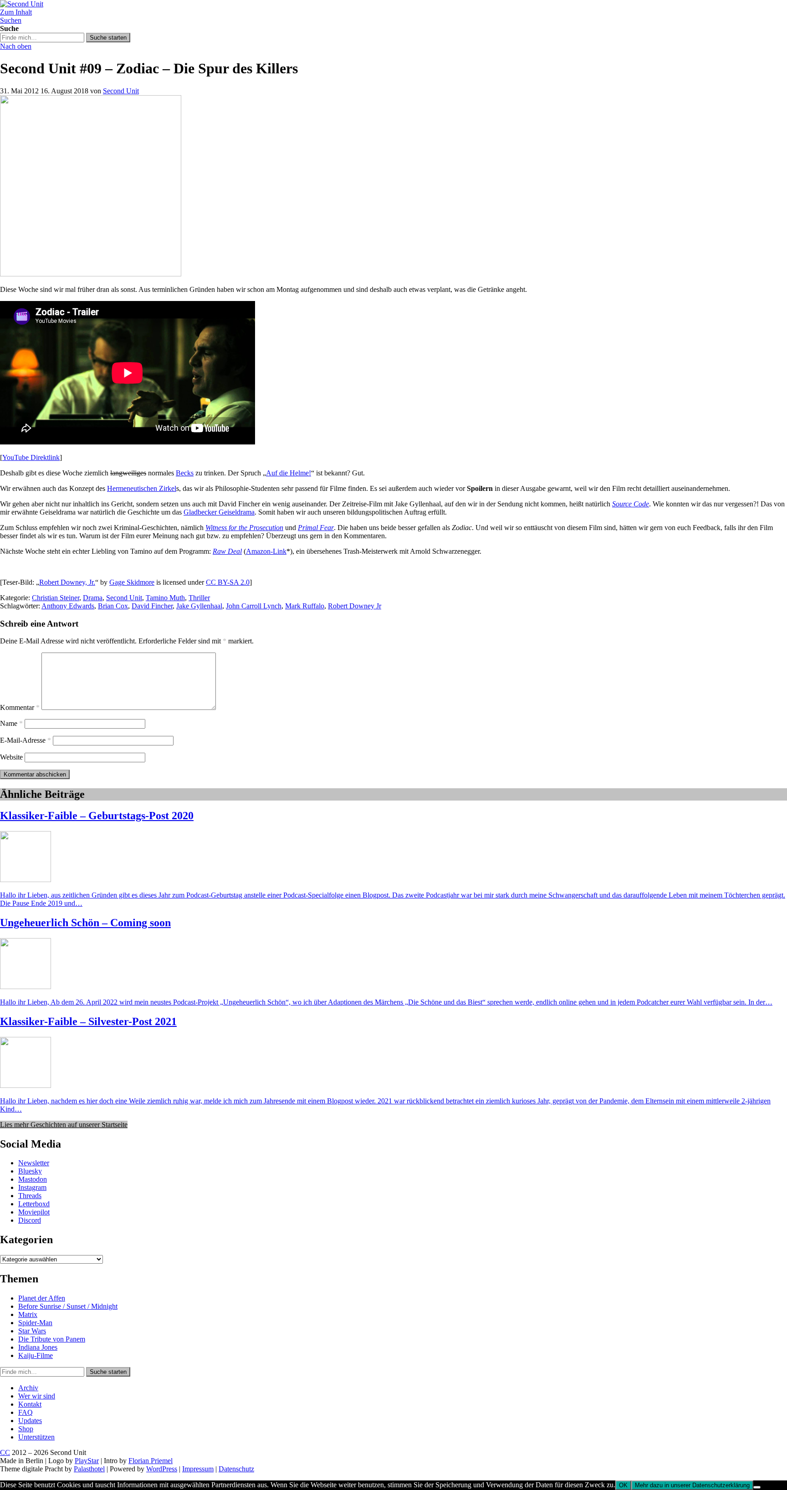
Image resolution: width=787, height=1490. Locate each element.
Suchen (10, 20)
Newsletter (33, 1163)
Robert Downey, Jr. (67, 582)
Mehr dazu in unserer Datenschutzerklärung (692, 1485)
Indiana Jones (37, 1347)
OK (623, 1485)
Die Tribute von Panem (51, 1339)
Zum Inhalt (16, 12)
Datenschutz (236, 1469)
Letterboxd (34, 1204)
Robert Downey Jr (354, 606)
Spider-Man (35, 1323)
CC (5, 1452)
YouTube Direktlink (31, 457)
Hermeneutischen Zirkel (141, 488)
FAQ (25, 1412)
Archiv (28, 1388)
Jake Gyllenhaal (199, 606)
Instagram (32, 1187)
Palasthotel (89, 1469)
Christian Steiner (55, 598)
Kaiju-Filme (35, 1355)
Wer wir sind (36, 1396)
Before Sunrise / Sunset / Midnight (68, 1306)
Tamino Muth (165, 598)
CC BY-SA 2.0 (228, 582)
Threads (29, 1195)
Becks (185, 473)
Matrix (27, 1314)
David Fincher (152, 606)
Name (11, 723)
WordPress (161, 1469)
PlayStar (87, 1460)
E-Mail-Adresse (25, 740)
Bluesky (30, 1171)
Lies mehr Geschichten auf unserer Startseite (64, 1124)
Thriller (199, 598)
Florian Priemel (150, 1460)
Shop (25, 1429)
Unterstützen (36, 1437)
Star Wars (32, 1331)
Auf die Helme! (288, 473)
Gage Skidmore (131, 582)
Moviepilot (34, 1212)
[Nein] (757, 1487)
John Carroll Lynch (253, 606)
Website (11, 757)
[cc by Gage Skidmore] (90, 274)
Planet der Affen (41, 1298)
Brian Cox (113, 606)
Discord (29, 1220)
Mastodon (32, 1179)
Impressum (198, 1469)
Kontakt (29, 1404)
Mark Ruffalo (304, 606)
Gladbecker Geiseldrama (219, 512)
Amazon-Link (266, 551)
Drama (92, 598)
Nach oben (15, 46)
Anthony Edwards (67, 606)
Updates (30, 1420)
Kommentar (20, 707)
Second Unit (121, 91)
